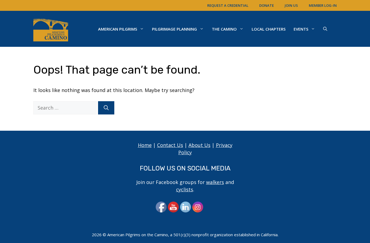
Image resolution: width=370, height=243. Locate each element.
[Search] (106, 107)
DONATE (266, 5)
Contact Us (170, 145)
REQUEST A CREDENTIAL (227, 5)
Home (145, 145)
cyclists (184, 189)
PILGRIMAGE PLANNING (174, 29)
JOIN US (291, 5)
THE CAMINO (224, 29)
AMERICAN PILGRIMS (117, 29)
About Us (199, 145)
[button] (325, 29)
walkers (215, 182)
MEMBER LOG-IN (323, 5)
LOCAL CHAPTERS (268, 29)
